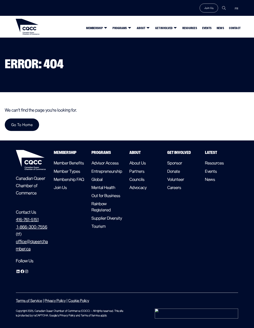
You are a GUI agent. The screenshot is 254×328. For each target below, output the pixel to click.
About (141, 28)
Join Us (209, 7)
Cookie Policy (78, 300)
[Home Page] (27, 27)
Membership (94, 28)
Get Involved (163, 28)
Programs (120, 28)
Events (207, 28)
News (220, 28)
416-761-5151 (27, 219)
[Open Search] (224, 8)
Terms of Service (29, 300)
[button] (104, 26)
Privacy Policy (55, 300)
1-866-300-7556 (31, 226)
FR (236, 8)
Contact (235, 28)
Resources (189, 28)
